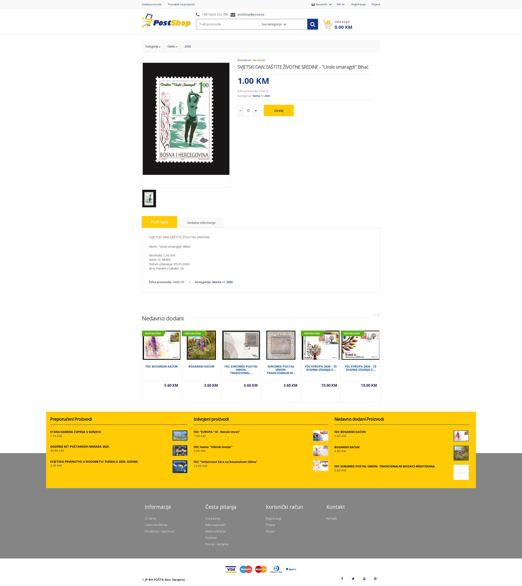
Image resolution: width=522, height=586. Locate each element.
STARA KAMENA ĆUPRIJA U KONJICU (75, 431)
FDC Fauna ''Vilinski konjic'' (213, 446)
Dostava (211, 537)
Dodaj (278, 110)
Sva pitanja (212, 518)
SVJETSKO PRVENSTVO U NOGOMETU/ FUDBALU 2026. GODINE (94, 461)
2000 (187, 46)
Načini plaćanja (215, 531)
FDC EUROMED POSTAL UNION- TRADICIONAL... (241, 369)
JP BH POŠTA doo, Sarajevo (165, 579)
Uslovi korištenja (156, 525)
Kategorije (151, 46)
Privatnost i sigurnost (159, 531)
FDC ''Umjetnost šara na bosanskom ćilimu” (225, 461)
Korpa (270, 531)
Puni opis (159, 222)
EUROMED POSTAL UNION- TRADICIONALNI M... (281, 369)
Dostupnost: (245, 60)
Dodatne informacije (201, 223)
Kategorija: (245, 96)
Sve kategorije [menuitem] (272, 24)
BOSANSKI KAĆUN (201, 366)
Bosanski (321, 4)
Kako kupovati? (215, 525)
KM (339, 4)
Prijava (376, 4)
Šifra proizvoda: (248, 91)
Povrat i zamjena (216, 544)
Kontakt (331, 518)
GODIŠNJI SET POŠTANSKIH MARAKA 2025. (80, 446)
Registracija (358, 4)
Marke (171, 46)
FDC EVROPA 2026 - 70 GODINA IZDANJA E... (320, 368)
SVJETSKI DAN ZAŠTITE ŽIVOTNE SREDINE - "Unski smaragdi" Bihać (303, 67)
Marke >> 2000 (261, 96)
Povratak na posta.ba (181, 4)
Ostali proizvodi (151, 4)
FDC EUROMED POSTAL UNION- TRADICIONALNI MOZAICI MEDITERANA (384, 466)
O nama (150, 518)
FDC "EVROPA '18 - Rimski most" (217, 431)
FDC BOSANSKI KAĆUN (162, 366)
